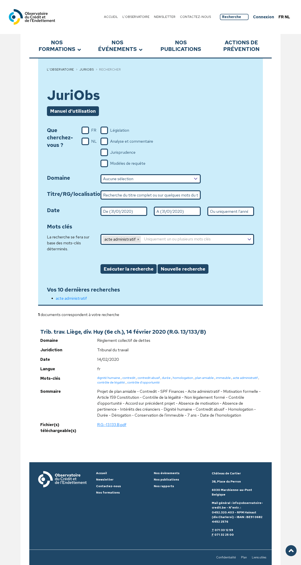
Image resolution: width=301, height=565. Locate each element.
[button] (138, 239)
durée (166, 378)
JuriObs (87, 69)
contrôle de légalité (111, 382)
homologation (183, 378)
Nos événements (117, 45)
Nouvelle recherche (183, 269)
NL (287, 16)
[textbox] (197, 239)
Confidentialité (226, 557)
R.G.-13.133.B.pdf (111, 424)
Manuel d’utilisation (73, 111)
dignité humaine (108, 378)
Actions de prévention (241, 45)
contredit (128, 378)
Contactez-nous (195, 17)
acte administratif (71, 298)
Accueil (111, 17)
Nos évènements (167, 473)
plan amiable (204, 378)
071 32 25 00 (224, 535)
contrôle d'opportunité (143, 382)
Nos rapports (164, 486)
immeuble (223, 378)
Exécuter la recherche (129, 269)
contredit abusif (148, 378)
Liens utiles (259, 557)
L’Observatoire (60, 69)
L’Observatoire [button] (136, 17)
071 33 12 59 (224, 530)
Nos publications (180, 45)
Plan (244, 557)
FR (282, 16)
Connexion (263, 16)
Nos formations (57, 45)
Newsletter (165, 17)
